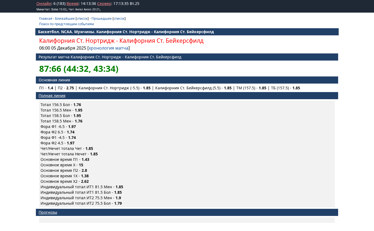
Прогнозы (48, 212)
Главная (45, 18)
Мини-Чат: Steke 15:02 (51, 9)
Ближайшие (65, 18)
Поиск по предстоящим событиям (66, 24)
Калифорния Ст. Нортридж (77, 40)
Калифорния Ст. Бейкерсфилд (161, 40)
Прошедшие (101, 18)
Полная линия (52, 95)
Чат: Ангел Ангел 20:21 (84, 9)
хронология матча (108, 48)
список (82, 18)
